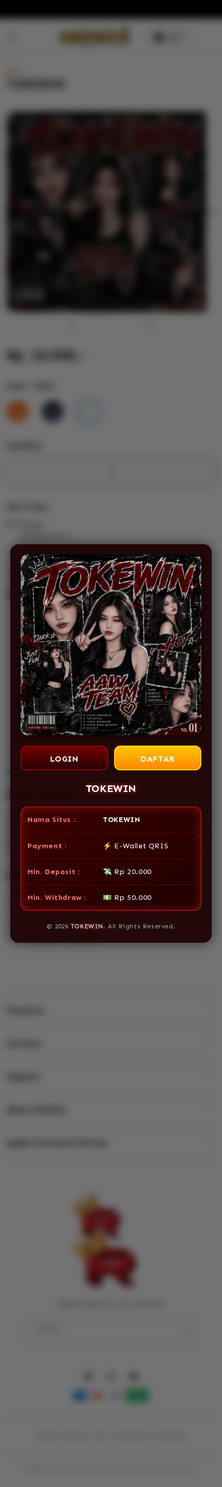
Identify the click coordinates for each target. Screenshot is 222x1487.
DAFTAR (157, 759)
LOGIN (64, 759)
